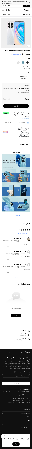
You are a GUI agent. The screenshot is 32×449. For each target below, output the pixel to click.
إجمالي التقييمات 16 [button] (17, 54)
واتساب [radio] (12, 372)
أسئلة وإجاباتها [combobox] (6, 14)
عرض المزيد (17, 277)
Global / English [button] (6, 5)
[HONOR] (26, 352)
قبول (16, 444)
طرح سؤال (16, 316)
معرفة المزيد (17, 215)
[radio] (23, 78)
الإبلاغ (8, 246)
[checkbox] (27, 63)
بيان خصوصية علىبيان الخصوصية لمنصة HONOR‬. (16, 367)
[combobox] (26, 14)
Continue (27, 5)
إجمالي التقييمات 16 (24, 233)
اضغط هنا (11, 440)
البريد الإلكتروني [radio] (24, 372)
